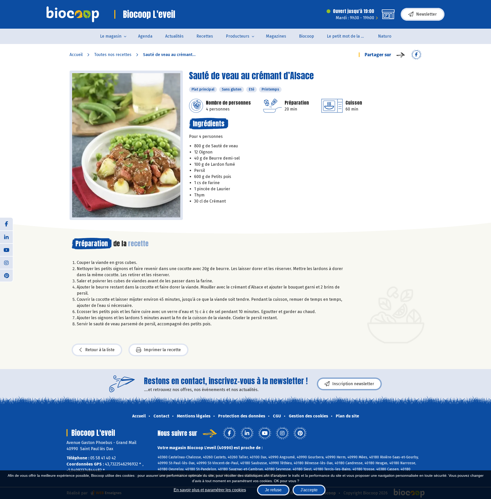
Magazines (276, 36)
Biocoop (306, 36)
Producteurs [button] (237, 36)
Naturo (384, 36)
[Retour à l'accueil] (73, 14)
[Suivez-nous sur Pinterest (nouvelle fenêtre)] (6, 275)
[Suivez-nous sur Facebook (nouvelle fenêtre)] (6, 224)
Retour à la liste (100, 349)
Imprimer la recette (162, 349)
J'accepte (309, 490)
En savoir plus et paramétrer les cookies (210, 490)
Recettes (204, 36)
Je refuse (273, 490)
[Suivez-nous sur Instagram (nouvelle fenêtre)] (6, 262)
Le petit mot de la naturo (349, 36)
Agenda (145, 36)
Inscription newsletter (353, 383)
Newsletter (426, 14)
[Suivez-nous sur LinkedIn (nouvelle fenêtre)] (6, 236)
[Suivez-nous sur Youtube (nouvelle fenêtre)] (6, 249)
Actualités (174, 36)
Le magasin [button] (110, 36)
